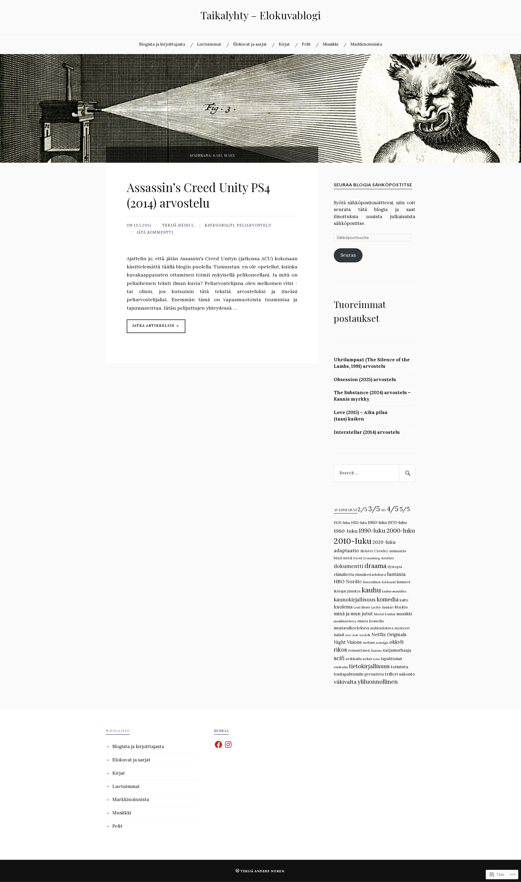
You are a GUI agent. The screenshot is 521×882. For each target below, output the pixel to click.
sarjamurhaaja (397, 650)
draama (375, 566)
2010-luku (352, 541)
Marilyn (401, 607)
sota (376, 659)
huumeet (404, 582)
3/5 (374, 508)
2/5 (362, 509)
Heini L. (186, 225)
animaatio (397, 551)
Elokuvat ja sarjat (250, 44)
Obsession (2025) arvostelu (365, 379)
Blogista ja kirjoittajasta (162, 44)
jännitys (354, 591)
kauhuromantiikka (394, 591)
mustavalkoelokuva (351, 627)
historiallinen (372, 582)
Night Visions (348, 642)
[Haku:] (374, 473)
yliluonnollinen (378, 681)
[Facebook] (218, 744)
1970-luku (397, 522)
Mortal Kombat (384, 614)
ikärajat (340, 591)
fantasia (396, 574)
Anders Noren (269, 871)
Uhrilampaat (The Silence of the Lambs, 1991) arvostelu (372, 363)
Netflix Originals (388, 635)
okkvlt (396, 642)
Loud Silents (362, 607)
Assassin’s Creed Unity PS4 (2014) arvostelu (198, 195)
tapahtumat (391, 658)
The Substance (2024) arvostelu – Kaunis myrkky (372, 396)
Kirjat (284, 44)
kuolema (343, 607)
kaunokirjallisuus (355, 600)
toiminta (399, 666)
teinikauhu (341, 667)
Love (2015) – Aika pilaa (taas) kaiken (360, 415)
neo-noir (351, 635)
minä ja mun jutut (353, 614)
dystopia (394, 566)
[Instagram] (228, 744)
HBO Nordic (348, 581)
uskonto (407, 674)
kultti (404, 600)
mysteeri (402, 628)
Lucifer (376, 607)
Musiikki (330, 44)
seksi (367, 658)
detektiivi (387, 558)
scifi (339, 658)
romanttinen (359, 650)
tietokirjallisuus (369, 666)
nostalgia (382, 643)
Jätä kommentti (154, 232)
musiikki (404, 613)
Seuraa (348, 255)
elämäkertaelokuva (370, 574)
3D (383, 510)
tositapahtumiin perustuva (359, 674)
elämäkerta (344, 574)
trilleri (391, 674)
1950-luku (359, 522)
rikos (340, 649)
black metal (343, 558)
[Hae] (407, 473)
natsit (339, 634)
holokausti (389, 582)
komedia (388, 599)
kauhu (371, 590)
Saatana (376, 650)
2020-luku (384, 542)
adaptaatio (346, 550)
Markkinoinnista (366, 44)
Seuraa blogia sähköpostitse (373, 184)
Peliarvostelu (254, 225)
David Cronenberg (366, 558)
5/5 (404, 509)
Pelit (306, 44)
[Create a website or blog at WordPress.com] (237, 871)
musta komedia (370, 621)
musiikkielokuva (345, 621)
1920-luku (342, 522)
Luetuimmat (209, 44)
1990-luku (372, 530)
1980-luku (346, 531)
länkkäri (387, 607)
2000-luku (400, 530)
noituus (369, 642)
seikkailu (353, 658)
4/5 (392, 508)
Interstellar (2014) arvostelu (367, 432)
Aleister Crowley (374, 551)
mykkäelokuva (381, 628)
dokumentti (348, 566)
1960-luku (377, 522)
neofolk (365, 635)
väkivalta (345, 681)
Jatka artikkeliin (151, 328)
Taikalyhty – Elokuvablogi (261, 15)
